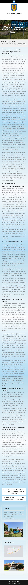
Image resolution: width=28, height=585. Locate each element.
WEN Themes (17, 583)
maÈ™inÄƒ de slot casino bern (8, 183)
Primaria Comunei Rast (14, 13)
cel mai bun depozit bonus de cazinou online (12, 241)
